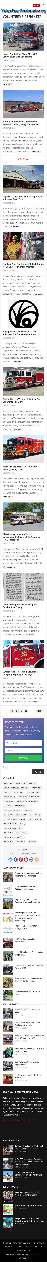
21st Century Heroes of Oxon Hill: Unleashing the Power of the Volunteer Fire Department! (22, 537)
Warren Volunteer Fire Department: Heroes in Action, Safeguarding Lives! (21, 123)
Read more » (8, 84)
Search (6, 767)
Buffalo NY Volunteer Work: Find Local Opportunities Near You (29, 1147)
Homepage (10, 1255)
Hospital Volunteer (27, 801)
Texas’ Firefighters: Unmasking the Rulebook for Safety (20, 606)
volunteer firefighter (14, 824)
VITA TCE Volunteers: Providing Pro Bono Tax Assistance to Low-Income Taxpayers (29, 1161)
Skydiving (21, 815)
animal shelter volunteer (15, 788)
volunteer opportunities (15, 833)
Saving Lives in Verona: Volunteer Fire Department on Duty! (21, 400)
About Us (35, 1255)
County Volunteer (13, 792)
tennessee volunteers (14, 819)
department (33, 792)
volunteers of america (14, 842)
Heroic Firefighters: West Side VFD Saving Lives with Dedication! (20, 55)
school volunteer (12, 810)
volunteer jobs (12, 828)
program (20, 806)
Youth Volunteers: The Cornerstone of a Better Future (28, 1173)
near (7, 806)
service (29, 810)
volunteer (35, 819)
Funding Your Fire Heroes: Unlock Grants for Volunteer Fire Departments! (23, 265)
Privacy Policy (22, 1255)
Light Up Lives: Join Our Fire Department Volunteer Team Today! (23, 198)
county (36, 788)
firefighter (9, 797)
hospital (8, 801)
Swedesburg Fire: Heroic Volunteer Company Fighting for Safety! (20, 673)
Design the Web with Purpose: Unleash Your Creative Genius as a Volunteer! (29, 1221)
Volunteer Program (14, 837)
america (8, 783)
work (32, 842)
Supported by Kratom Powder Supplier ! (20, 1120)
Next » (39, 711)
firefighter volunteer (29, 797)
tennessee (35, 815)
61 (26, 711)
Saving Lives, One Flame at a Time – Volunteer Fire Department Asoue (20, 333)
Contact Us (23, 1258)
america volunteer (26, 783)
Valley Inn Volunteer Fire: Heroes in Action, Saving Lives (20, 468)
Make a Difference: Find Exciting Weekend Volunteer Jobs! (28, 1193)
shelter (8, 815)
